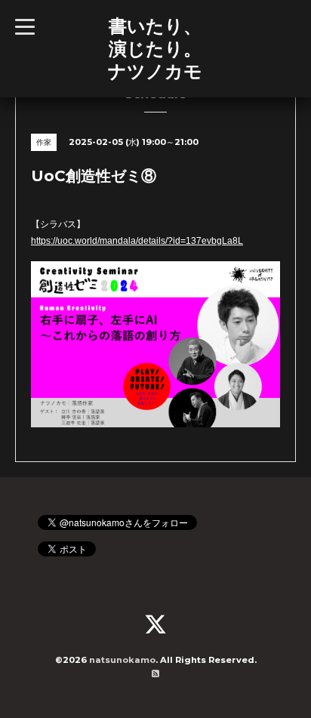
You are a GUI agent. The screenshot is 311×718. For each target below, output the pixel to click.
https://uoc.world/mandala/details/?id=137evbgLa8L (137, 241)
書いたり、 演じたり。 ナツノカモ (155, 48)
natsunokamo (122, 660)
